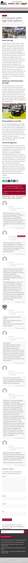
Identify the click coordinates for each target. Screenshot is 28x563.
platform (12, 24)
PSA (15, 24)
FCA (9, 24)
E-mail (4, 503)
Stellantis (4, 15)
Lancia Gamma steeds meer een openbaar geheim (12, 542)
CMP (7, 24)
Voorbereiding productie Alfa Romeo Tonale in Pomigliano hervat (13, 187)
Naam (4, 496)
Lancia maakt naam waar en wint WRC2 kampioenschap (13, 540)
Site (3, 511)
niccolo (12, 206)
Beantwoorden (21, 228)
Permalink (13, 210)
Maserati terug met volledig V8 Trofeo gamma (14, 192)
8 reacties (20, 22)
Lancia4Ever (13, 22)
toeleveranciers (19, 24)
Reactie (4, 476)
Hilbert (12, 310)
